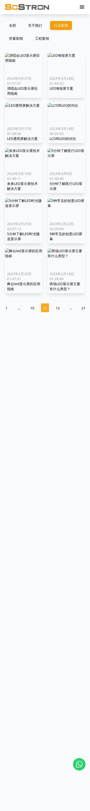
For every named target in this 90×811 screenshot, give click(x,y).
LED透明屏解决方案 (22, 138)
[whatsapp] (79, 764)
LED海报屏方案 (61, 88)
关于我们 (35, 25)
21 (84, 308)
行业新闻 (61, 25)
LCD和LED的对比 (63, 138)
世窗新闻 (16, 38)
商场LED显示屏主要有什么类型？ (65, 286)
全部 (12, 25)
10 (32, 308)
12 (58, 308)
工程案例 (42, 38)
